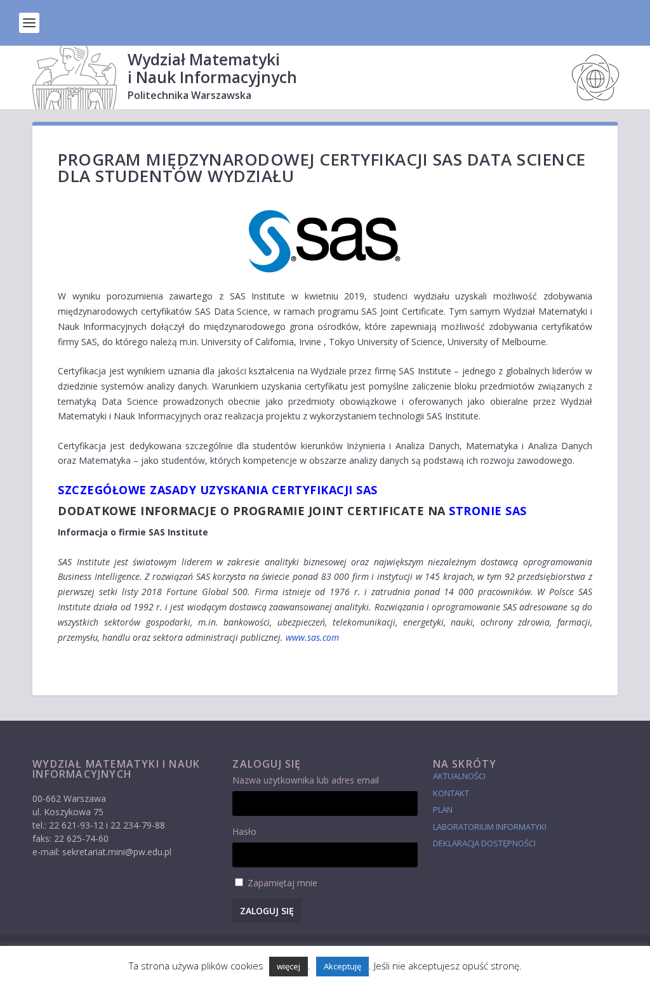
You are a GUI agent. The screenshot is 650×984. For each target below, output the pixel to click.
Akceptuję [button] (342, 966)
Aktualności (459, 776)
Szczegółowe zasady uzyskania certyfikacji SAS (218, 489)
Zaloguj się (267, 911)
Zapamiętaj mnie (282, 883)
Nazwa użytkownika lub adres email (305, 780)
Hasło (244, 831)
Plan (443, 809)
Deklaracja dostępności (484, 843)
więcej (288, 966)
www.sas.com (312, 637)
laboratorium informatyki (490, 826)
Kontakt (451, 793)
